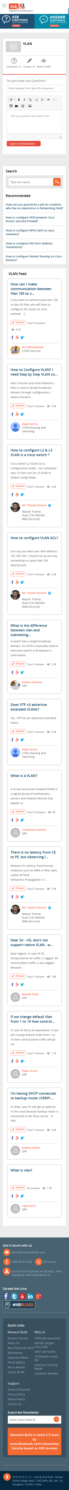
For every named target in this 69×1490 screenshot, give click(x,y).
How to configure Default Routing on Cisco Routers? (34, 258)
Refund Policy (16, 1399)
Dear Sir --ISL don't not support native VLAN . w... (32, 942)
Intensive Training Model (46, 1366)
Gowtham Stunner (34, 829)
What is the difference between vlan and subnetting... (29, 630)
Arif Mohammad (32, 347)
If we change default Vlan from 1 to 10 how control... (33, 1019)
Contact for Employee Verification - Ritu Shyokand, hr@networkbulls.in (37, 1273)
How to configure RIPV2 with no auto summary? (30, 232)
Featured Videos (18, 1357)
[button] (11, 99)
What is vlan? (21, 1170)
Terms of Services (19, 1389)
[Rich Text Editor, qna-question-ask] (34, 122)
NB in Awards (16, 1367)
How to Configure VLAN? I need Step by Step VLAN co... (34, 372)
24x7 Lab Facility (44, 1351)
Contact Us (14, 1404)
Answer (20, 322)
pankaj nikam (31, 1147)
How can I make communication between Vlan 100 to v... (31, 289)
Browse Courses (18, 1338)
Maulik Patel (30, 994)
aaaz (5, 6)
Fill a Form (50, 1262)
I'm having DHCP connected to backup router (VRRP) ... (33, 1095)
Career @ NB (16, 1372)
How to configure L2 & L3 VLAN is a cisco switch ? (31, 452)
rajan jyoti (28, 1205)
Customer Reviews (46, 1373)
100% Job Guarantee (47, 1338)
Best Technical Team (21, 1348)
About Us (13, 1343)
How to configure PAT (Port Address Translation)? (29, 245)
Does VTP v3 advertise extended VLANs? (29, 707)
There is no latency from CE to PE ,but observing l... (33, 854)
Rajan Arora (29, 424)
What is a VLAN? (24, 775)
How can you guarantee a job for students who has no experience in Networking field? (34, 206)
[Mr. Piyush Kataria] (49, 506)
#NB (23, 1304)
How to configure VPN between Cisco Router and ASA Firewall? (30, 219)
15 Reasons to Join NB (46, 1358)
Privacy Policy (16, 1394)
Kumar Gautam (32, 682)
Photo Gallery (16, 1362)
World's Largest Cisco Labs (44, 1345)
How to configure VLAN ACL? (34, 537)
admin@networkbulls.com (28, 1252)
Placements (15, 1353)
